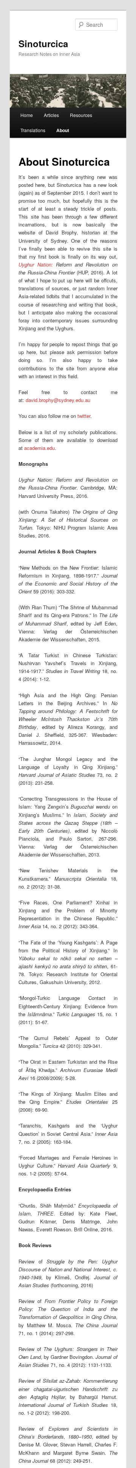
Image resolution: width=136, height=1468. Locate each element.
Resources (81, 115)
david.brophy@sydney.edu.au (58, 400)
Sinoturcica (43, 43)
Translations (32, 130)
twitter (83, 415)
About (62, 130)
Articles (51, 115)
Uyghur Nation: (36, 264)
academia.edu (39, 447)
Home (26, 115)
